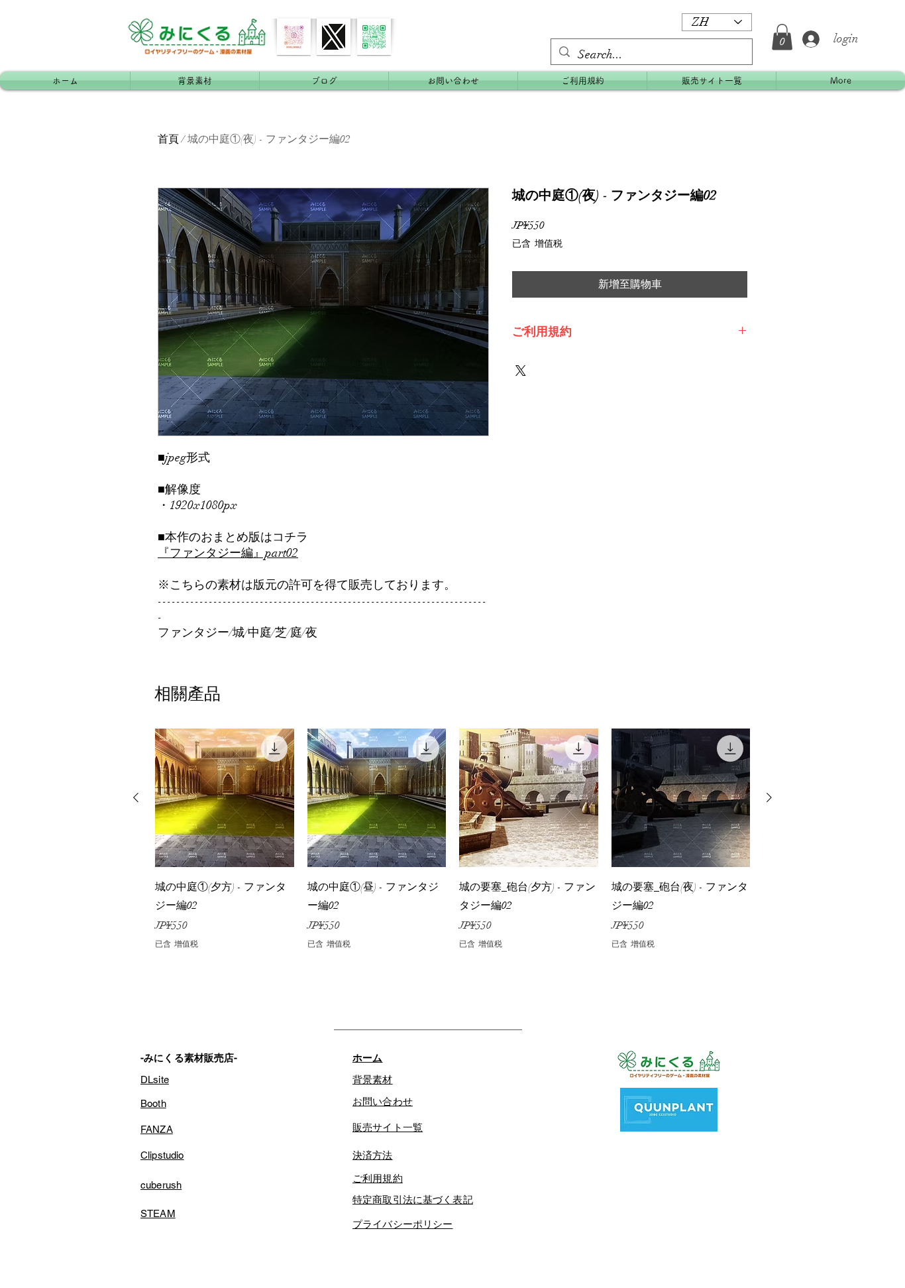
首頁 (168, 139)
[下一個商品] (769, 797)
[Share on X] (521, 371)
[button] (782, 37)
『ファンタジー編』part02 (228, 553)
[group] (452, 839)
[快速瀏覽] (224, 798)
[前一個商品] (136, 797)
